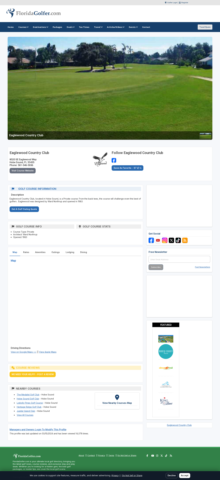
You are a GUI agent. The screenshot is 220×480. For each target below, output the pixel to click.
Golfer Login (172, 3)
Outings (55, 252)
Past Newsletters (202, 267)
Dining (83, 252)
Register (184, 3)
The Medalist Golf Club (28, 394)
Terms (111, 455)
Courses (22, 27)
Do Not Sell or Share (126, 455)
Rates (26, 252)
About (81, 455)
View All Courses (25, 415)
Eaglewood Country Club (179, 425)
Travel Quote (205, 27)
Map (15, 252)
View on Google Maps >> (23, 352)
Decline (172, 475)
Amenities (40, 252)
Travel (97, 27)
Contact (91, 455)
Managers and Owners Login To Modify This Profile (38, 429)
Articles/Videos (114, 27)
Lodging (70, 252)
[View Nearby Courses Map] (117, 401)
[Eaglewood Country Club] (205, 138)
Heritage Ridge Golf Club (29, 407)
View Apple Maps (47, 352)
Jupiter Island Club (26, 411)
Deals (69, 27)
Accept (184, 475)
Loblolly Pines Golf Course (30, 403)
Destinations (39, 27)
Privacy (101, 455)
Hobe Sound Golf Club (28, 398)
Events (132, 27)
